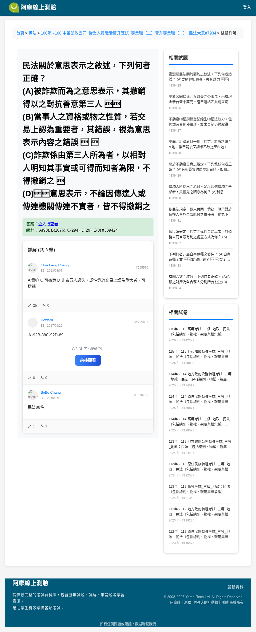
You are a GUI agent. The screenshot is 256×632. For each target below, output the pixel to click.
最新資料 (236, 587)
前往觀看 (88, 360)
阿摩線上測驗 (37, 7)
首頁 (20, 33)
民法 (32, 33)
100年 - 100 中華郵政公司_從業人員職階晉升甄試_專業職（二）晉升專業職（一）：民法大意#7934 (128, 33)
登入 (247, 7)
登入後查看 (48, 224)
